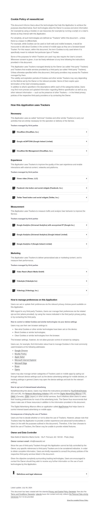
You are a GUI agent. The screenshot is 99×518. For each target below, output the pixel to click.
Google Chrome (21, 350)
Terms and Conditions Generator (23, 494)
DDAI (27, 396)
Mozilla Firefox (21, 353)
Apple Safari (20, 357)
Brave (17, 366)
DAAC (13, 396)
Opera (17, 369)
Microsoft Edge (21, 363)
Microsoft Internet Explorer (25, 360)
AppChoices (63, 406)
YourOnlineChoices (78, 390)
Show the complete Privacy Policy (77, 500)
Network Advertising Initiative (37, 393)
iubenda (39, 494)
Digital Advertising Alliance (71, 393)
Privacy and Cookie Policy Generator (62, 491)
